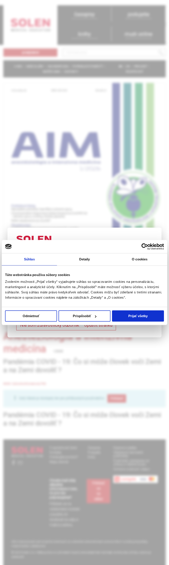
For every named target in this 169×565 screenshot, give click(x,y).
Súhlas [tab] (29, 259)
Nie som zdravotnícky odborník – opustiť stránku (66, 325)
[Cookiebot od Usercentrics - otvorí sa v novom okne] (144, 246)
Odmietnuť (31, 316)
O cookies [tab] (139, 259)
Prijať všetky (138, 316)
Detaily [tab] (84, 259)
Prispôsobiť (82, 316)
